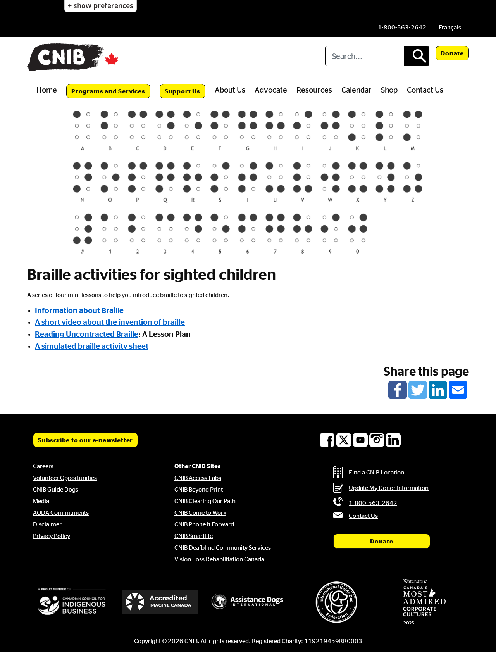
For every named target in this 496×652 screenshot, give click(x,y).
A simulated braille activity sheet (91, 346)
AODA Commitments (61, 512)
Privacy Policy (51, 535)
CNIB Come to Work (200, 512)
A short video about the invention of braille (110, 321)
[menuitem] (450, 27)
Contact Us (425, 89)
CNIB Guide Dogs (55, 489)
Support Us (182, 91)
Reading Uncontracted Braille (86, 333)
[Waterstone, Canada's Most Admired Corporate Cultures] (424, 602)
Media (41, 500)
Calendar (356, 89)
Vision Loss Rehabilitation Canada (219, 558)
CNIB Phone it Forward (204, 524)
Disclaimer (47, 524)
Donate (452, 53)
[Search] (416, 56)
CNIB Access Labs (197, 477)
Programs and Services (108, 91)
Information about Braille (79, 310)
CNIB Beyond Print (198, 489)
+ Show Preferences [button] (100, 5)
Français (450, 27)
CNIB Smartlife (193, 535)
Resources (314, 89)
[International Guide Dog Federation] (336, 602)
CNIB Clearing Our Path (205, 500)
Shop (389, 89)
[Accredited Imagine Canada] (160, 602)
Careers (43, 465)
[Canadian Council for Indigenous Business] (71, 602)
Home (46, 89)
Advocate (271, 89)
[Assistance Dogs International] (248, 602)
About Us (230, 89)
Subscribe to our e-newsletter (85, 439)
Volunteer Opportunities (65, 477)
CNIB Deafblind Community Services (222, 547)
